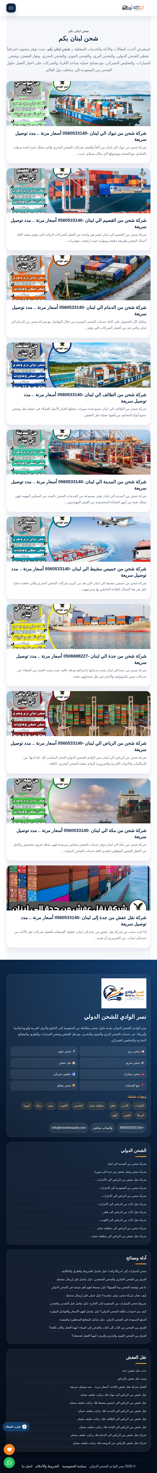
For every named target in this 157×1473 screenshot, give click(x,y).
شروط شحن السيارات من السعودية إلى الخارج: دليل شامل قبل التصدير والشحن (98, 1303)
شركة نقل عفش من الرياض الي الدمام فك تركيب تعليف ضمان (108, 1435)
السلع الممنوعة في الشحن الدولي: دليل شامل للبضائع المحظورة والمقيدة (102, 1319)
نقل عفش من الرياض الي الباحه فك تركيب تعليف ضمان (112, 1427)
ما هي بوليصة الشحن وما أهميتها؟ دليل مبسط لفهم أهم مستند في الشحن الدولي (98, 1287)
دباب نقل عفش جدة (134, 1370)
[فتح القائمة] (11, 7)
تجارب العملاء (13, 1426)
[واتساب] (9, 1462)
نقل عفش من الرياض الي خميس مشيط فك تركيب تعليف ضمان (108, 1402)
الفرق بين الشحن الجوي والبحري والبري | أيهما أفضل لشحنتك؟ (109, 1335)
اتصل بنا (27, 1466)
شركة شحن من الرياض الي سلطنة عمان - (120, 1228)
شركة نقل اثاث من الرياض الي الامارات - (121, 1204)
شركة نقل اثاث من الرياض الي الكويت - (122, 1220)
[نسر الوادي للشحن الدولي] (133, 8)
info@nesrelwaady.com (69, 1127)
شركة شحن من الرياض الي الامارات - (123, 1195)
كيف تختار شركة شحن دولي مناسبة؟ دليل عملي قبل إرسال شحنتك (106, 1295)
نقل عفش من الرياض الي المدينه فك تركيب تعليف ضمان (112, 1410)
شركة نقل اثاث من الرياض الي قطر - (123, 1212)
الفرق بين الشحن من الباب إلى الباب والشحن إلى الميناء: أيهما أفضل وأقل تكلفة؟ (97, 1327)
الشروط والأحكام (47, 1466)
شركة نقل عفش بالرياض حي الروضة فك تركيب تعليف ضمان (109, 1443)
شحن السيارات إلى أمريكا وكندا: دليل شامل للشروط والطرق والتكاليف (103, 1271)
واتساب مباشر (102, 1127)
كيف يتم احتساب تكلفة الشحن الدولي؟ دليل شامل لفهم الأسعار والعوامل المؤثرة (98, 1311)
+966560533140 (132, 1127)
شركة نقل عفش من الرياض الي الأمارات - (120, 1179)
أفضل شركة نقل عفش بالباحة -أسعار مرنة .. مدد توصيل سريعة (108, 1386)
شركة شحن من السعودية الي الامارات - (122, 1187)
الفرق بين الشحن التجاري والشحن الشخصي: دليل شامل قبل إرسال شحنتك (101, 1279)
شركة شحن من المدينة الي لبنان (126, 1163)
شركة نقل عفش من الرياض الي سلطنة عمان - (118, 1236)
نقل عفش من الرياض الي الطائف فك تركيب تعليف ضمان (111, 1418)
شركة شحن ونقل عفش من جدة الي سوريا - (119, 1171)
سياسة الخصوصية (74, 1466)
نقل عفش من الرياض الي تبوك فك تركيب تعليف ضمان (113, 1394)
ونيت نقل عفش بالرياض (132, 1378)
